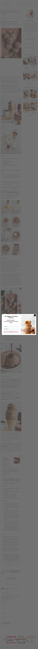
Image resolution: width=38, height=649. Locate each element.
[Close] (35, 315)
